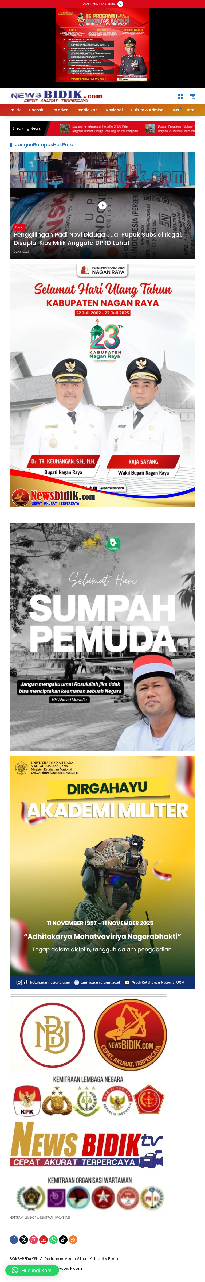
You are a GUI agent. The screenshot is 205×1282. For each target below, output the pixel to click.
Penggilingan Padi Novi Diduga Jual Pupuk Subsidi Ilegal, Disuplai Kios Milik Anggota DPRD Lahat (98, 239)
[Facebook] (14, 1239)
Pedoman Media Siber (66, 1258)
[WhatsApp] (53, 1239)
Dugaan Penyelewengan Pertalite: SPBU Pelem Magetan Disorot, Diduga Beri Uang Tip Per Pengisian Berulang (64, 128)
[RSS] (73, 1239)
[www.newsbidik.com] (56, 96)
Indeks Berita (107, 1258)
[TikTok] (63, 1239)
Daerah (19, 227)
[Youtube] (43, 1239)
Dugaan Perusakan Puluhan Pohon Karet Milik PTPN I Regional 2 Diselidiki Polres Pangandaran (150, 128)
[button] (192, 96)
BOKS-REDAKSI (23, 1258)
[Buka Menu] (180, 96)
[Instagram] (33, 1239)
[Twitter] (23, 1239)
